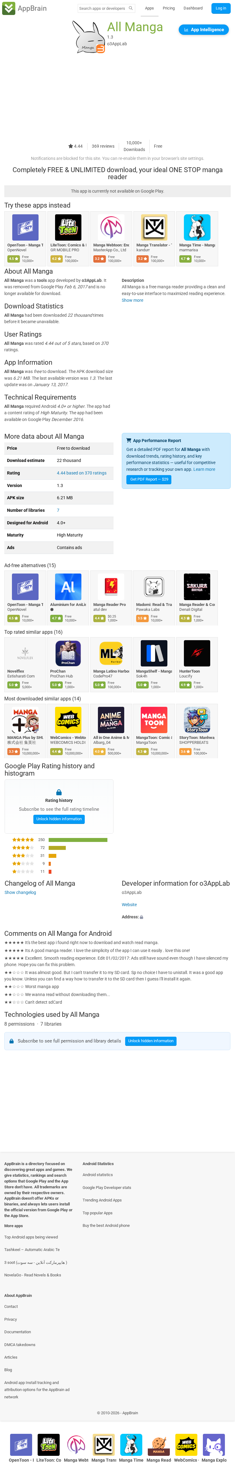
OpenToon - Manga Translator (25, 245)
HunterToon (189, 671)
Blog (8, 1369)
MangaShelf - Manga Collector (154, 671)
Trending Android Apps (102, 1200)
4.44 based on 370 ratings (81, 473)
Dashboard (193, 8)
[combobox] (102, 8)
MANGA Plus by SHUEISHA (25, 737)
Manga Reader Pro (109, 604)
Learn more (204, 469)
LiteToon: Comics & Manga (68, 245)
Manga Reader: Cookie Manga (159, 1460)
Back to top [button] (221, 1414)
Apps (149, 8)
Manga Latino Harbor (111, 671)
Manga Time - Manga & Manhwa (197, 245)
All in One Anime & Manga (111, 737)
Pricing (169, 8)
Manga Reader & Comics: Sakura (197, 604)
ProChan (58, 671)
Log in (221, 8)
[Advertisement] (117, 97)
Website (129, 904)
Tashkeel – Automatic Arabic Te (32, 1249)
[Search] (131, 8)
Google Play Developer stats (107, 1187)
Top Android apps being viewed (31, 1237)
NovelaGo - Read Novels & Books (32, 1275)
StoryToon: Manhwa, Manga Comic (197, 737)
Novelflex (15, 671)
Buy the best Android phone (106, 1225)
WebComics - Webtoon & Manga (68, 737)
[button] (176, 917)
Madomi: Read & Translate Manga (154, 604)
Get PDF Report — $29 (149, 479)
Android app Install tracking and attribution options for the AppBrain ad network (36, 1389)
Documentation (17, 1332)
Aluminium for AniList (68, 604)
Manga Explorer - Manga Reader (214, 1460)
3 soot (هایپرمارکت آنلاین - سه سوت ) (35, 1262)
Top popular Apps (98, 1213)
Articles (10, 1357)
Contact (11, 1306)
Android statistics (98, 1174)
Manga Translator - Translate (154, 245)
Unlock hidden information (58, 819)
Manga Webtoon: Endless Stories (111, 245)
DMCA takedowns (19, 1344)
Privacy (10, 1319)
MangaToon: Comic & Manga (154, 737)
